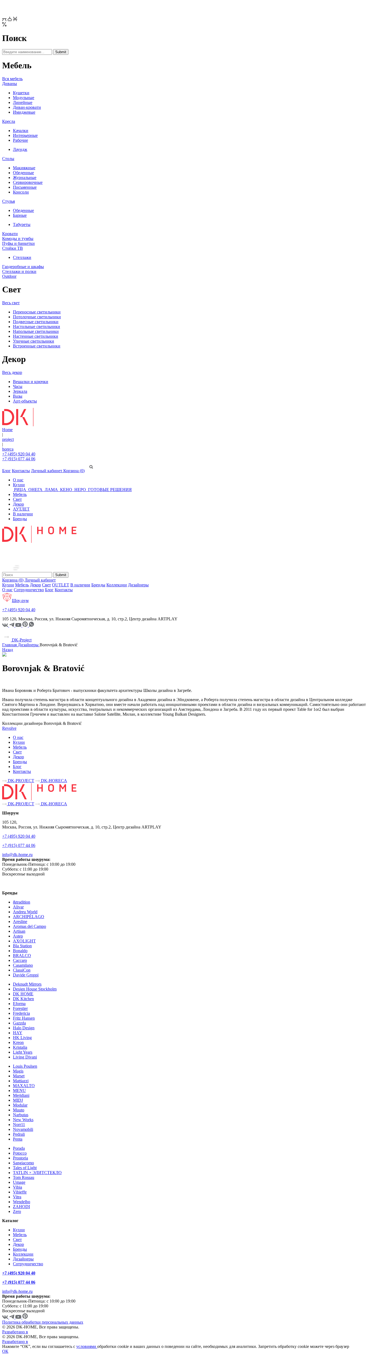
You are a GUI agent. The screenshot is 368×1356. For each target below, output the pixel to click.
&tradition (21, 902)
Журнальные (24, 177)
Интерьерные (25, 135)
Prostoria (20, 1158)
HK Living (22, 1037)
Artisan (19, 931)
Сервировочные (28, 182)
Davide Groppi (26, 975)
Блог (6, 470)
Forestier (20, 1008)
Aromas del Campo (29, 926)
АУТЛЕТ (21, 509)
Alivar (18, 907)
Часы (17, 386)
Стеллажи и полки (19, 271)
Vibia (17, 1187)
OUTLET (60, 585)
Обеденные (23, 172)
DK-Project (21, 640)
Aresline (20, 921)
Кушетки (21, 92)
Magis (18, 1071)
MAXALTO (24, 1085)
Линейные (22, 102)
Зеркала (20, 391)
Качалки (20, 130)
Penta (17, 1139)
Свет (17, 499)
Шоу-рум (20, 600)
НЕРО (80, 489)
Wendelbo (21, 1201)
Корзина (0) (74, 470)
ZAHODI (21, 1206)
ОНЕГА (35, 489)
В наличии (23, 514)
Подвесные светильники (35, 321)
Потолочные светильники (37, 317)
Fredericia (21, 1013)
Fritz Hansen (24, 1018)
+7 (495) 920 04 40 (18, 454)
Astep (18, 936)
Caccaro (20, 960)
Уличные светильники (33, 341)
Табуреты (21, 224)
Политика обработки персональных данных (42, 1322)
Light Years (22, 1052)
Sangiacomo (23, 1163)
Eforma (19, 1003)
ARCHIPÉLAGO (28, 916)
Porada (19, 1148)
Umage (19, 1182)
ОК (5, 1351)
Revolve (9, 728)
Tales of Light (25, 1167)
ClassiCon (21, 970)
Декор (18, 504)
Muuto (18, 1110)
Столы (8, 158)
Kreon (18, 1042)
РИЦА (20, 489)
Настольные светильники (36, 326)
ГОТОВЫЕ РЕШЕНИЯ (109, 489)
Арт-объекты (25, 401)
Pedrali (19, 1134)
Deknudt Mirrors (27, 984)
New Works (23, 1119)
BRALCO (22, 955)
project (8, 439)
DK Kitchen (23, 998)
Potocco (20, 1153)
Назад (7, 649)
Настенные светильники (35, 336)
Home (7, 429)
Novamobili (23, 1129)
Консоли (21, 192)
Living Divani (25, 1057)
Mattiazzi (21, 1080)
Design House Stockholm (35, 989)
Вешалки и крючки (30, 381)
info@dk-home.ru (17, 854)
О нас (18, 480)
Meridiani (21, 1095)
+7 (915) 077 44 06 (18, 458)
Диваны (9, 83)
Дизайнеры (138, 585)
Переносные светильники (37, 312)
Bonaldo (20, 950)
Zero (17, 1211)
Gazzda (19, 1023)
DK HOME (23, 994)
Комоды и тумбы (17, 238)
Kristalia (20, 1047)
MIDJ (18, 1100)
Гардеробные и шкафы (23, 266)
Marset (19, 1076)
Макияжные (24, 167)
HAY (17, 1032)
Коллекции (116, 585)
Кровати (10, 233)
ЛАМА (51, 489)
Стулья (8, 201)
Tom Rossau (23, 1177)
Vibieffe (20, 1192)
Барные (20, 215)
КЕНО (66, 489)
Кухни (19, 484)
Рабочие (20, 140)
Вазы (17, 396)
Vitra (17, 1197)
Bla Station (22, 946)
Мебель (20, 494)
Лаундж (20, 149)
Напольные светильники (36, 331)
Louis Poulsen (25, 1066)
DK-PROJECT (20, 780)
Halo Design (23, 1028)
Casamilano (23, 965)
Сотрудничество (29, 589)
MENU (19, 1090)
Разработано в (15, 1332)
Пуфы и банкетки (18, 243)
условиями (86, 1346)
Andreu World (25, 911)
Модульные (23, 97)
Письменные (25, 187)
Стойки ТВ (12, 248)
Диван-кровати (27, 107)
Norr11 (19, 1124)
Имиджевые (24, 112)
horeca (7, 449)
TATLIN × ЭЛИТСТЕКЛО (37, 1172)
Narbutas (20, 1114)
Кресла (8, 121)
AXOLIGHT (24, 941)
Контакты (21, 470)
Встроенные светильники (36, 346)
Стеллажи (22, 257)
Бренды (20, 518)
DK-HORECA (53, 780)
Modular (20, 1105)
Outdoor (9, 276)
